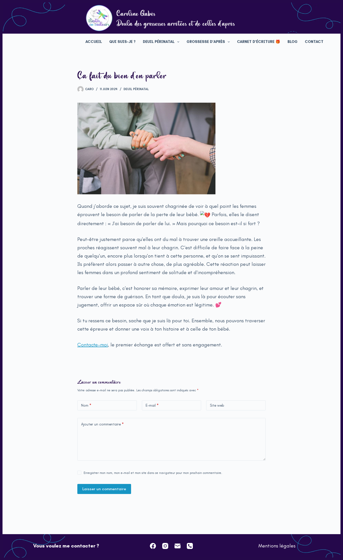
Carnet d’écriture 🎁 (258, 41)
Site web (217, 405)
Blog (293, 41)
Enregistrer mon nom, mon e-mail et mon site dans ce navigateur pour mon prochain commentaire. (153, 473)
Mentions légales (277, 546)
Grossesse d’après (206, 41)
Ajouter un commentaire (102, 424)
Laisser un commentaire (104, 488)
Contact (314, 41)
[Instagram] (165, 546)
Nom (86, 405)
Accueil (93, 41)
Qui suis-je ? (122, 41)
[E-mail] (178, 546)
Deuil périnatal (159, 41)
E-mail (152, 405)
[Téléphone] (190, 546)
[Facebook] (153, 546)
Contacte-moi (92, 345)
